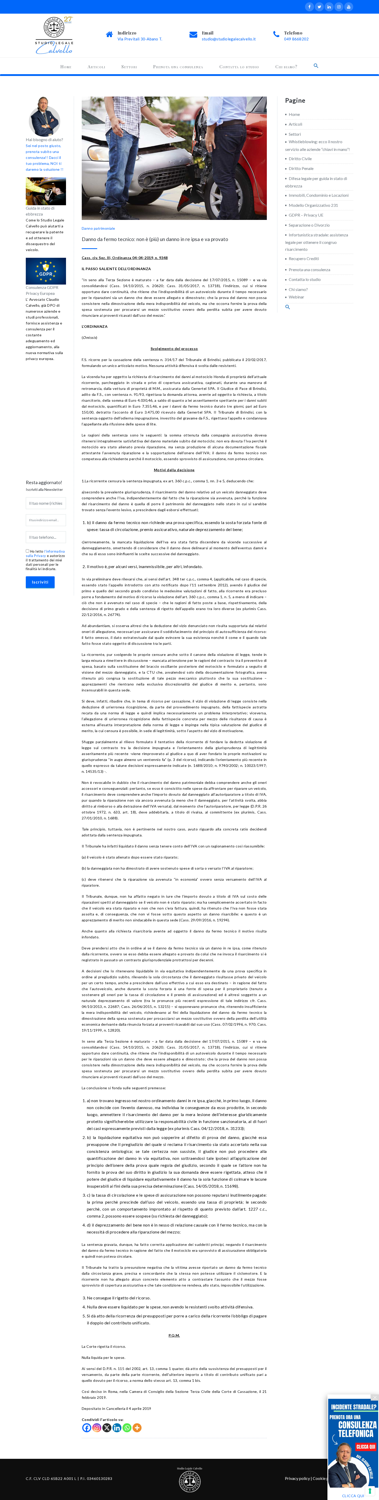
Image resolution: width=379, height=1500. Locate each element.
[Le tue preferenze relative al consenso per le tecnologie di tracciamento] (370, 1491)
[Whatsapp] (126, 1427)
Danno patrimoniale (98, 228)
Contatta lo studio (239, 66)
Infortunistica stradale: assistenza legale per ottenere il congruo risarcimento (316, 242)
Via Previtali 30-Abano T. (140, 39)
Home (65, 66)
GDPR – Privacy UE (306, 214)
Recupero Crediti (304, 258)
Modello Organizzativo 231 (313, 205)
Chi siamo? (286, 66)
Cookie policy (325, 1478)
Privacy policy (297, 1478)
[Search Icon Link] (316, 65)
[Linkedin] (116, 1427)
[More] (137, 1427)
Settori (129, 66)
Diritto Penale (301, 168)
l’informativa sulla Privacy (45, 553)
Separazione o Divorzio (309, 224)
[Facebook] (86, 1427)
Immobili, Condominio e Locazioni (319, 195)
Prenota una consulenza (178, 66)
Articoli (96, 66)
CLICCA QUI (353, 1496)
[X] (106, 1427)
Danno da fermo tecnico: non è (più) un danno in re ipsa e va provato (155, 239)
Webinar (296, 296)
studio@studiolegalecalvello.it (229, 39)
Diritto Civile (300, 158)
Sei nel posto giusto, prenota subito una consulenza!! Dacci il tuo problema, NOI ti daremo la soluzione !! (44, 157)
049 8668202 (296, 39)
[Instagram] (96, 1427)
